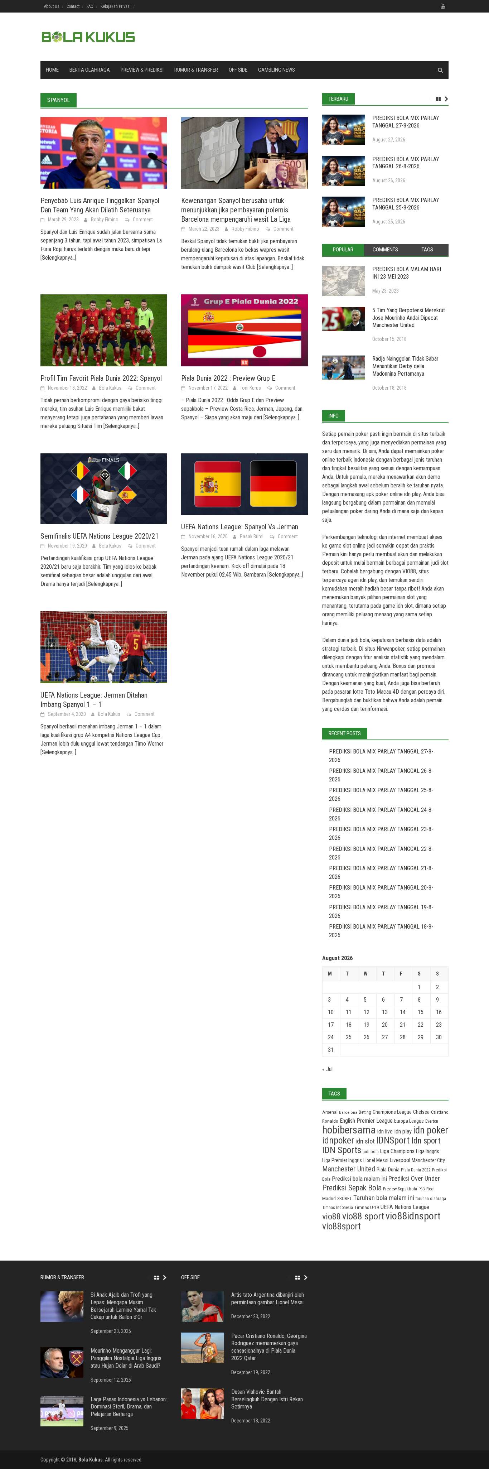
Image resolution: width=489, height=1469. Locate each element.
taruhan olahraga (431, 1198)
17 (331, 1024)
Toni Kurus (250, 388)
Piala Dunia (388, 1169)
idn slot (405, 605)
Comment (143, 219)
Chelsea (421, 1112)
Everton (431, 1121)
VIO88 (409, 571)
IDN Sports (341, 1150)
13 (385, 1012)
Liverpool (400, 1160)
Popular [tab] (343, 249)
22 (420, 1024)
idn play (412, 494)
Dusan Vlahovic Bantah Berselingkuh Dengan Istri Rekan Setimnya (267, 1399)
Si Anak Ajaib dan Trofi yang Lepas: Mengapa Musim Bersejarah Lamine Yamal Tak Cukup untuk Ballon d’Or (123, 1305)
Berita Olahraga (89, 70)
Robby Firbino (104, 219)
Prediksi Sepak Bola (352, 1187)
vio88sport (341, 1226)
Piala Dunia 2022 (416, 1169)
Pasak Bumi (251, 536)
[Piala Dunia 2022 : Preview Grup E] (244, 330)
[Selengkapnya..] (58, 257)
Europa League (409, 1121)
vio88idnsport (413, 1216)
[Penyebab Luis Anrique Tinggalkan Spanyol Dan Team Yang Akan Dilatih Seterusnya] (103, 152)
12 (366, 1012)
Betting (365, 1112)
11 (349, 1012)
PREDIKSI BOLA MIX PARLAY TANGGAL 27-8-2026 (405, 122)
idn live (385, 1131)
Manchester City (428, 1160)
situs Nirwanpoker (385, 648)
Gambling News (276, 70)
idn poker (430, 1130)
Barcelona (348, 1112)
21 (403, 1024)
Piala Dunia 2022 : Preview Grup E (228, 378)
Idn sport (426, 1141)
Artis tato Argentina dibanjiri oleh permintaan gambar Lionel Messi (267, 1298)
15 (420, 1012)
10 (331, 1012)
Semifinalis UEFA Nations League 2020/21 (99, 536)
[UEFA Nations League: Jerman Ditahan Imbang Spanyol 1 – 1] (103, 647)
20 (385, 1024)
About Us (51, 6)
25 (349, 1037)
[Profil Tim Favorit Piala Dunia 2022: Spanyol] (103, 330)
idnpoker (338, 1140)
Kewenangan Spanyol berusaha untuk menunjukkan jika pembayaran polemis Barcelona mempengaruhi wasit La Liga (236, 209)
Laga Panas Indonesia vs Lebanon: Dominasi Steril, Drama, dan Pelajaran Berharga (129, 1407)
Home (52, 70)
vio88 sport (363, 1216)
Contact (73, 6)
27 (385, 1037)
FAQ (90, 6)
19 (366, 1024)
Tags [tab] (427, 249)
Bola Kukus (110, 388)
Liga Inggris (427, 1151)
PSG (421, 1189)
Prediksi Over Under (414, 1178)
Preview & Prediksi (142, 70)
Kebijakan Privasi (116, 6)
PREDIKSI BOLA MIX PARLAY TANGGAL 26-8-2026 (405, 163)
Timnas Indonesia (337, 1207)
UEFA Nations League (405, 1207)
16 (439, 1012)
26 (366, 1037)
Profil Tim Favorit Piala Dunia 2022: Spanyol (101, 378)
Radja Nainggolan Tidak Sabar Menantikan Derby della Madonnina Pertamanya (405, 366)
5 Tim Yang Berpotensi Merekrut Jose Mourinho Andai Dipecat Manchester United (408, 318)
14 (403, 1012)
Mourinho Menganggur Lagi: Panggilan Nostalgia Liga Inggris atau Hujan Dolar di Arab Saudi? (126, 1358)
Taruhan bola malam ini (383, 1197)
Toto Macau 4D (382, 691)
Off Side (238, 70)
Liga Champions (397, 1151)
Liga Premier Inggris (342, 1160)
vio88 (331, 1216)
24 (331, 1037)
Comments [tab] (385, 249)
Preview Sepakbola (400, 1188)
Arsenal (330, 1112)
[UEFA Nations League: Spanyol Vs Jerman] (244, 483)
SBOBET (344, 1198)
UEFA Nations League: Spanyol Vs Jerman (239, 526)
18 (349, 1024)
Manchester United (348, 1169)
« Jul (327, 1069)
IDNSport (393, 1140)
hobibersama (349, 1130)
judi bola (371, 1151)
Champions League (392, 1112)
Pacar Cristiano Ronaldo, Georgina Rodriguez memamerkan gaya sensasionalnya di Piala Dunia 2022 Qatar (269, 1347)
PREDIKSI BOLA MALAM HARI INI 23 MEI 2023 (406, 273)
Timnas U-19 (366, 1207)
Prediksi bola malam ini (359, 1178)
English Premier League (366, 1120)
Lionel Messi (375, 1160)
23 (439, 1024)
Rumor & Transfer (196, 70)
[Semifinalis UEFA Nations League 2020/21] (103, 488)
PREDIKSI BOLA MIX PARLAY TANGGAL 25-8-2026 (405, 204)
